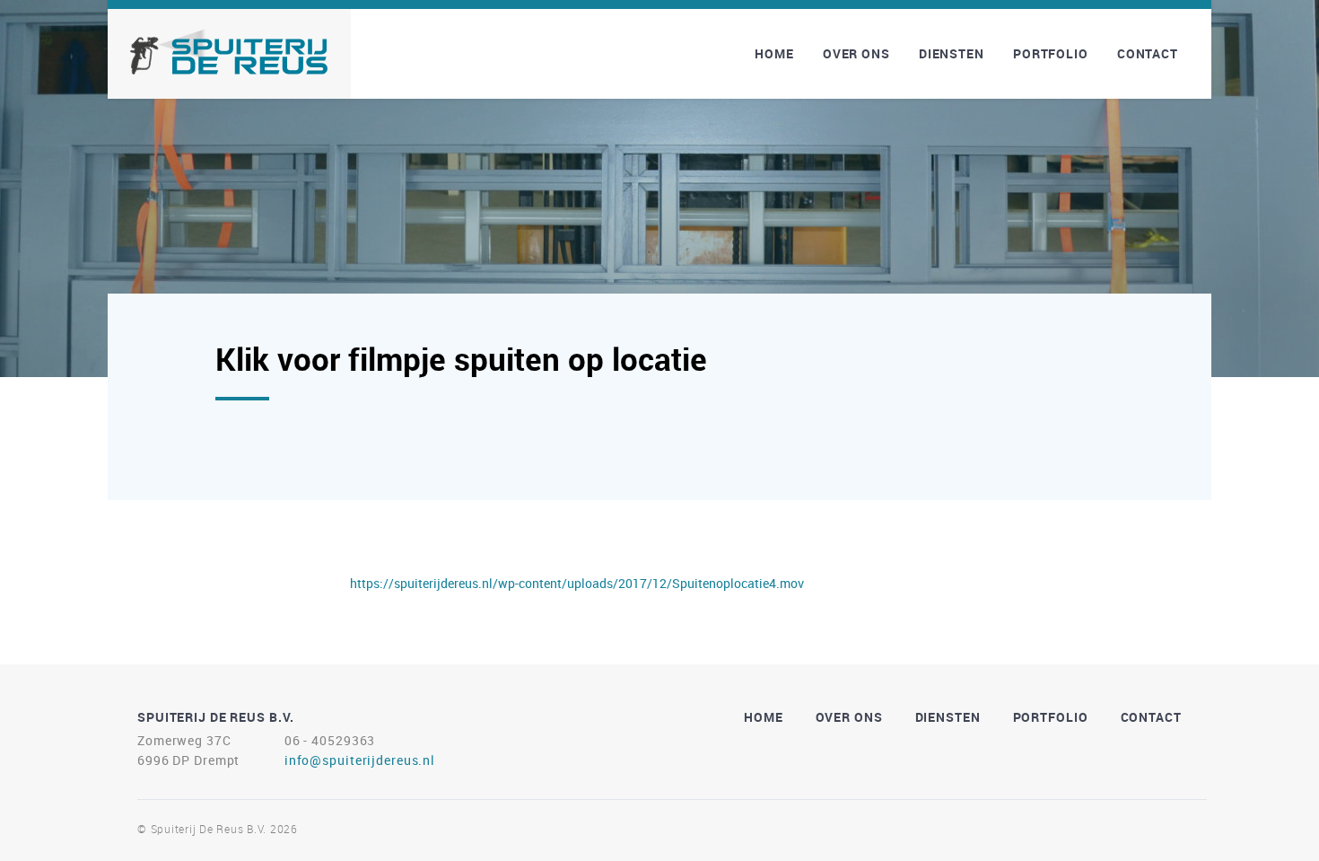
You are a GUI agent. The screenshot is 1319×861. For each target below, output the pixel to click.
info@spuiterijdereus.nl (359, 760)
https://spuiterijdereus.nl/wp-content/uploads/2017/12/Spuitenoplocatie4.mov (577, 583)
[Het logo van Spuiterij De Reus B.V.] (229, 52)
